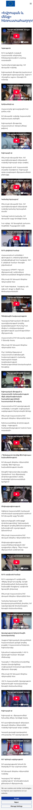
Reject (16, 802)
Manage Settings (16, 806)
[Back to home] (10, 3)
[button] (31, 3)
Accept (16, 798)
